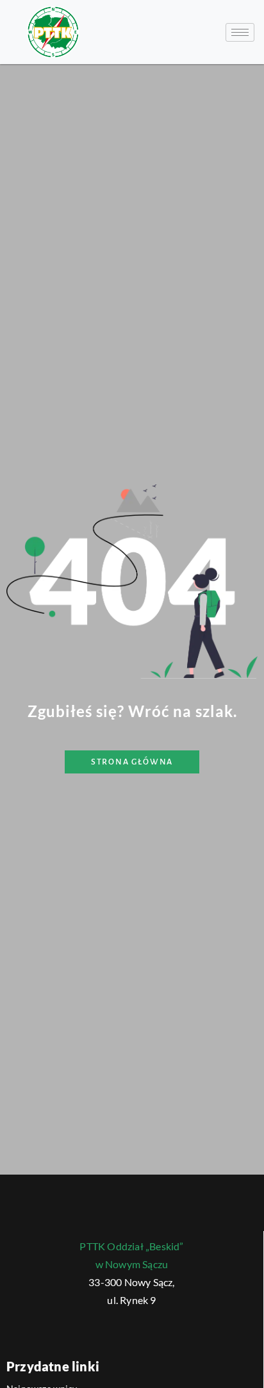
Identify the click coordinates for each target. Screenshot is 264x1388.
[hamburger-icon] (240, 32)
